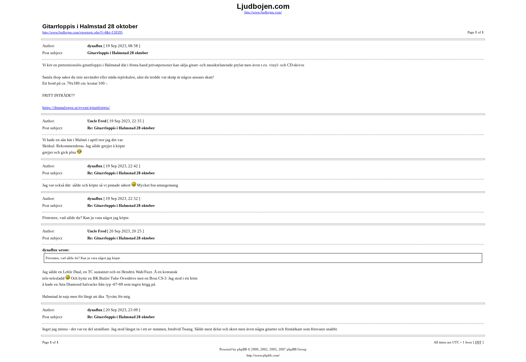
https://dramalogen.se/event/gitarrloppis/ (76, 107)
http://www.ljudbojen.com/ (263, 12)
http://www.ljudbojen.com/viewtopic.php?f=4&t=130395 (82, 32)
